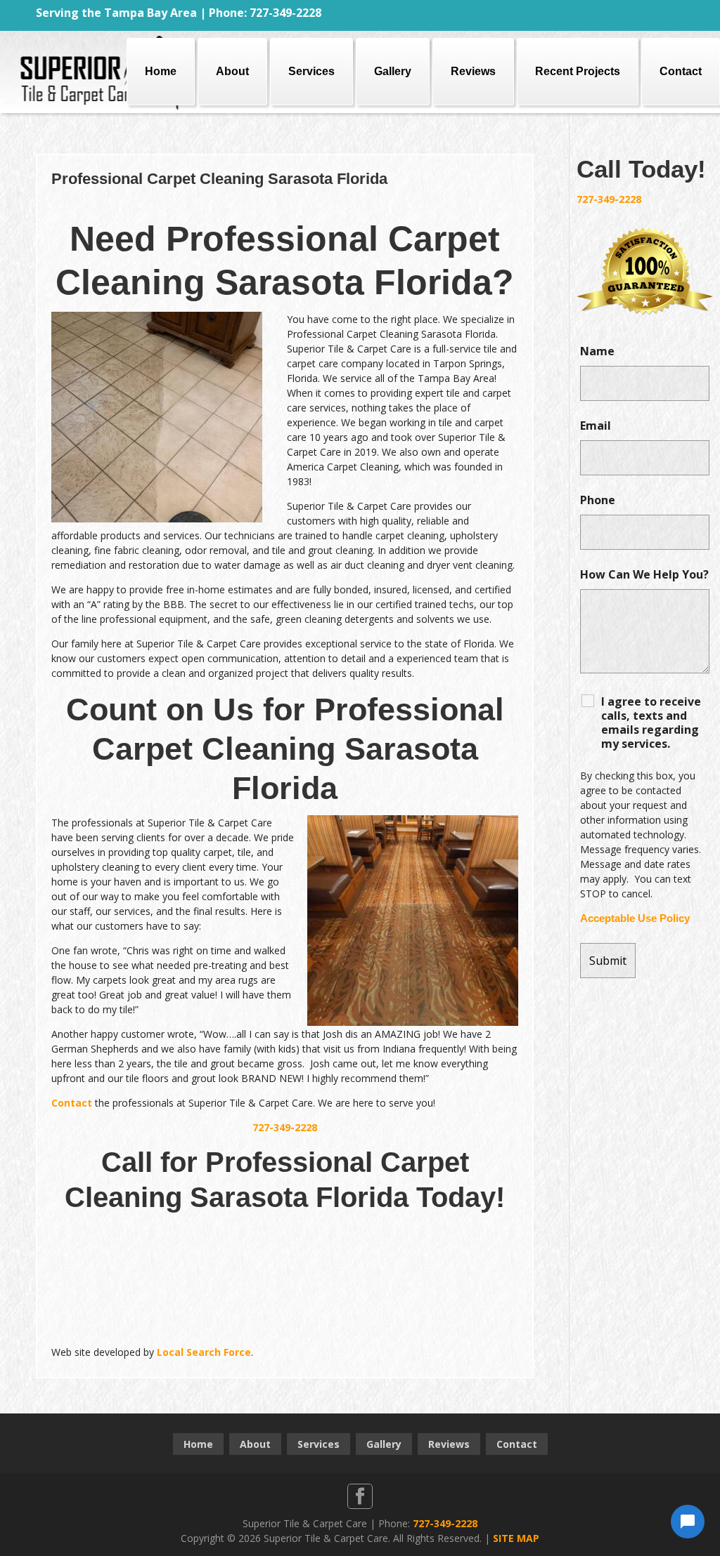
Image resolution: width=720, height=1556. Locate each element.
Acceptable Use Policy (635, 918)
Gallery (392, 71)
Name (597, 351)
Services (311, 71)
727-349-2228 (284, 1127)
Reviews (473, 71)
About (232, 71)
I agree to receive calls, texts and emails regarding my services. (651, 722)
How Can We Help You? (644, 574)
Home (160, 71)
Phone (597, 500)
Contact (681, 71)
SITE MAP (516, 1538)
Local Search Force (204, 1352)
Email (595, 425)
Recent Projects (577, 71)
